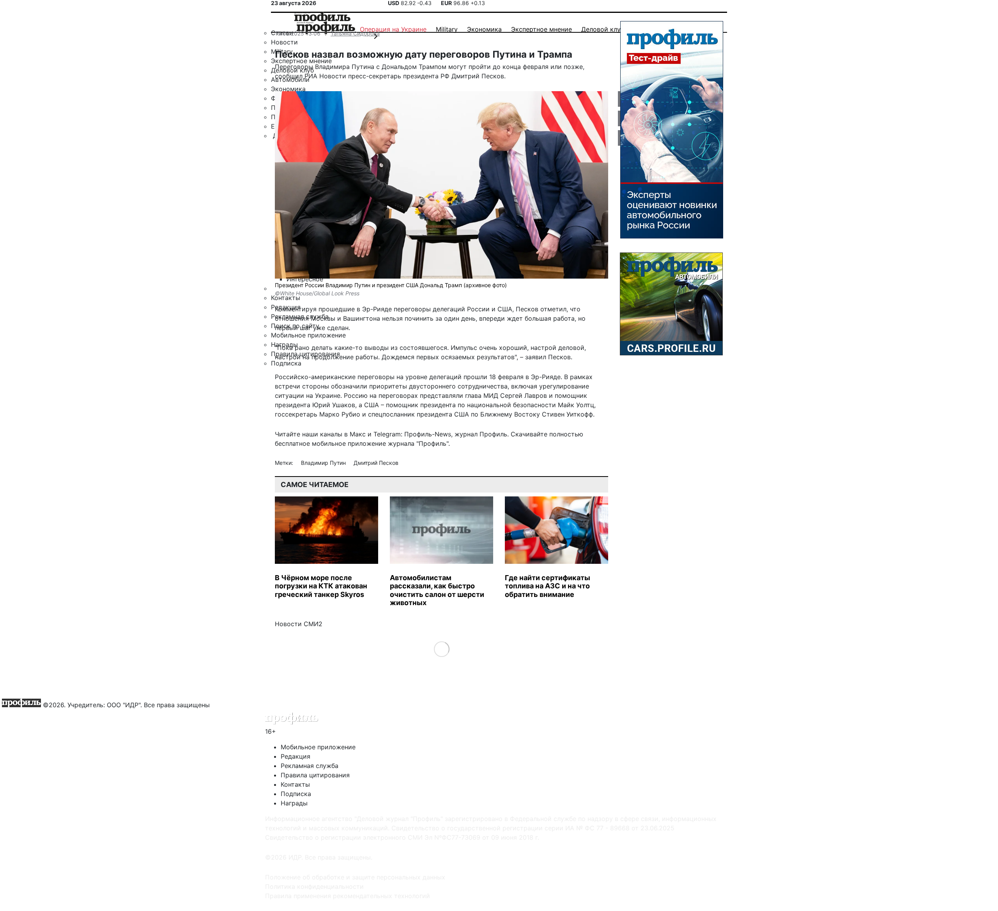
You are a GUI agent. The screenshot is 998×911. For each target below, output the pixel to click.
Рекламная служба (309, 766)
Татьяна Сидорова (355, 33)
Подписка (296, 794)
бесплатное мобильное (310, 443)
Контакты (295, 784)
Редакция (295, 756)
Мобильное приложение (318, 747)
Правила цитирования (315, 775)
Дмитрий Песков (376, 462)
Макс (358, 434)
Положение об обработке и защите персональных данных (355, 877)
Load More (441, 648)
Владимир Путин (324, 462)
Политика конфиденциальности (314, 886)
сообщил (289, 76)
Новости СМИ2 (298, 624)
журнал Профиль (481, 434)
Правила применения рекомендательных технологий (347, 896)
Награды (294, 803)
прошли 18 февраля (494, 377)
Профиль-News (427, 434)
